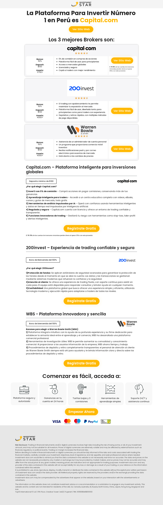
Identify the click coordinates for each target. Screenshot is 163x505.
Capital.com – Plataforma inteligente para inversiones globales (81, 169)
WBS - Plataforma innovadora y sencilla (66, 314)
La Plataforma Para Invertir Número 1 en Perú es (81, 16)
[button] (81, 29)
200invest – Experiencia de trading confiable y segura (80, 248)
